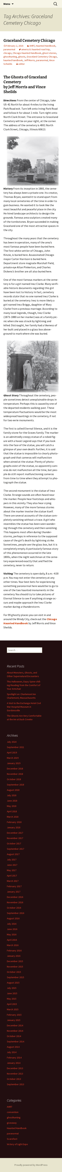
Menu (6, 4)
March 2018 (12, 816)
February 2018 (14, 822)
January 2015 (13, 1020)
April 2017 (12, 875)
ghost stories (49, 53)
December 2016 (15, 897)
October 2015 (14, 971)
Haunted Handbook (45, 45)
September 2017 (15, 848)
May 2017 (11, 870)
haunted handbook (13, 60)
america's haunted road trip (35, 49)
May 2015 (11, 998)
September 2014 (15, 1041)
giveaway (12, 1122)
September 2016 (15, 913)
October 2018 (14, 779)
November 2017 (15, 838)
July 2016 (11, 923)
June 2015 (12, 993)
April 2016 (12, 939)
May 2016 (11, 934)
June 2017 (12, 864)
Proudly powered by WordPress (31, 1164)
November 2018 (15, 773)
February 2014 (14, 1057)
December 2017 (15, 832)
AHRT (32, 45)
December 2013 (15, 1068)
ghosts (21, 56)
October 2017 (14, 843)
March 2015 (12, 1009)
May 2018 (11, 806)
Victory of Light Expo (17, 1144)
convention (12, 1112)
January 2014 (13, 1062)
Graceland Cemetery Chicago (29, 40)
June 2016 (12, 929)
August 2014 (13, 1046)
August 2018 (13, 790)
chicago (7, 53)
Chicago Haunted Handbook (27, 53)
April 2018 (12, 811)
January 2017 (13, 891)
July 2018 (11, 795)
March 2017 (12, 880)
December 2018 (15, 768)
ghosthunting (10, 56)
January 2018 (13, 827)
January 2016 (13, 955)
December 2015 (15, 961)
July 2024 (11, 741)
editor (21, 63)
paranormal (9, 49)
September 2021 (15, 747)
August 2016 (13, 918)
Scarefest (12, 1138)
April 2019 (12, 752)
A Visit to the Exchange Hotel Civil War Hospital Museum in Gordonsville (24, 707)
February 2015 (14, 1014)
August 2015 (13, 982)
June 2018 (12, 800)
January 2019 (13, 763)
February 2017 (14, 886)
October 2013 (14, 1079)
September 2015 (15, 977)
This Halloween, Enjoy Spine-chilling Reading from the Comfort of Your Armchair (24, 685)
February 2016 (14, 950)
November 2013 (15, 1073)
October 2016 (14, 907)
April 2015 (12, 1004)
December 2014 (15, 1025)
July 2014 (11, 1052)
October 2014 (14, 1036)
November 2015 (15, 966)
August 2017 (13, 854)
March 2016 (12, 945)
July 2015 (11, 988)
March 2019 (12, 757)
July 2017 (11, 859)
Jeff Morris (29, 60)
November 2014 (15, 1030)
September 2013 (15, 1084)
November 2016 (15, 902)
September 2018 (15, 784)
